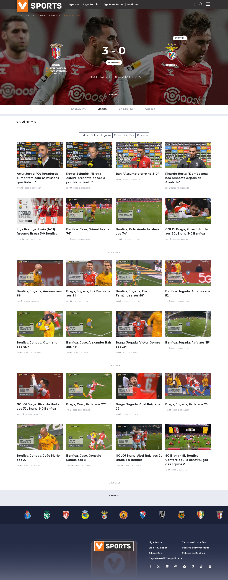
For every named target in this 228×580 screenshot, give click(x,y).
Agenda (73, 4)
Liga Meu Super (113, 4)
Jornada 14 (54, 16)
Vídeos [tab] (102, 109)
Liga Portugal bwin (35, 16)
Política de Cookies (193, 553)
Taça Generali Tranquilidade (165, 558)
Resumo (142, 135)
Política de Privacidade (195, 547)
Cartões (129, 135)
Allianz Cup (155, 553)
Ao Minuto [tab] (126, 109)
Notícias (132, 4)
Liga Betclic (91, 4)
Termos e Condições (194, 542)
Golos (94, 135)
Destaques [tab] (78, 109)
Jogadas (106, 135)
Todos (84, 135)
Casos (117, 135)
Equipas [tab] (150, 109)
